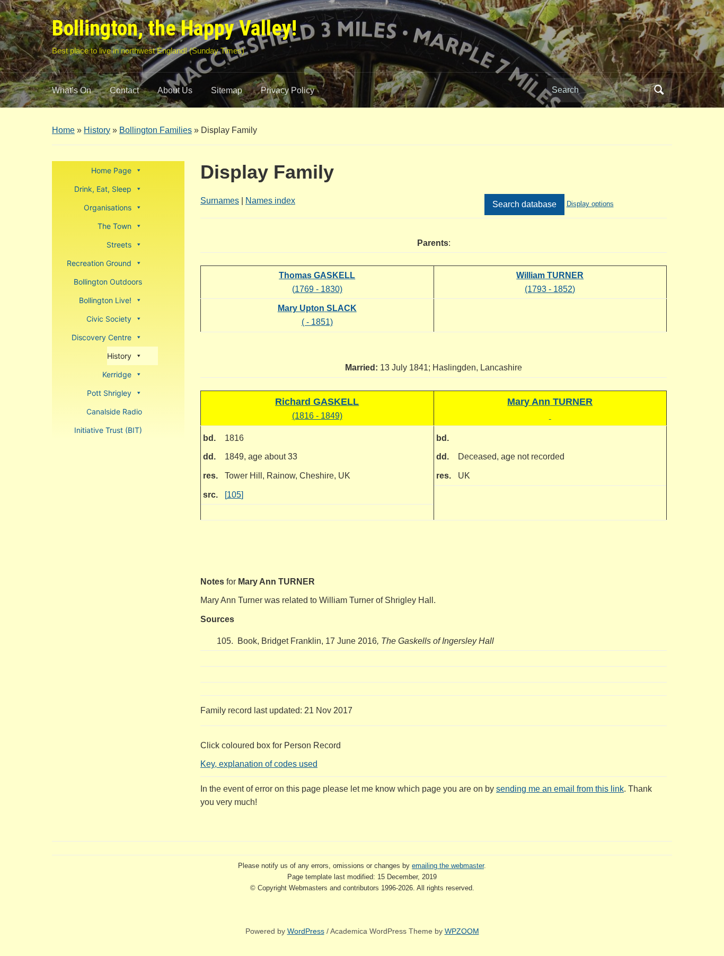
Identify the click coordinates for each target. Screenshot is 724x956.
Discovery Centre (101, 337)
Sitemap (226, 90)
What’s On (71, 90)
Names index (270, 200)
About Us (174, 90)
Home (63, 130)
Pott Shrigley (109, 392)
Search (659, 90)
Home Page (111, 170)
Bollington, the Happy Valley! (174, 28)
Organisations (107, 207)
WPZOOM (462, 931)
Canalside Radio (114, 411)
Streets (119, 244)
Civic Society (108, 318)
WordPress (305, 931)
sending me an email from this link (560, 788)
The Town (114, 226)
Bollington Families (155, 130)
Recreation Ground (99, 263)
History (97, 130)
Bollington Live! (105, 300)
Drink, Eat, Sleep (102, 188)
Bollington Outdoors (108, 281)
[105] (234, 494)
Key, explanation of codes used (258, 763)
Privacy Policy (287, 90)
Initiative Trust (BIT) (108, 430)
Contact (124, 90)
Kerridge (116, 374)
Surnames (219, 200)
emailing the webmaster (448, 866)
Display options (590, 204)
